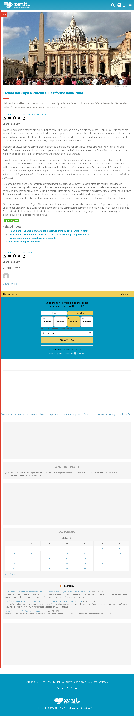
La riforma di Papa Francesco (24, 241)
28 (49, 568)
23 (85, 563)
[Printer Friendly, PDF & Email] (11, 220)
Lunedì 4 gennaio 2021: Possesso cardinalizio (24, 611)
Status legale (80, 682)
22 (67, 563)
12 (14, 558)
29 (67, 568)
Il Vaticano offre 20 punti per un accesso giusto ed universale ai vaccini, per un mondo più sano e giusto (47, 592)
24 (102, 563)
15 (67, 558)
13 (32, 558)
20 (32, 563)
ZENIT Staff (34, 114)
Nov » (12, 574)
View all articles (11, 283)
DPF (39, 682)
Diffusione (46, 682)
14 (49, 558)
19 (14, 563)
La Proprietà (59, 682)
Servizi (69, 682)
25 (120, 563)
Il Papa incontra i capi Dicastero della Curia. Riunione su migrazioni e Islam (48, 231)
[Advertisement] (67, 393)
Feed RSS (68, 585)
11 (120, 553)
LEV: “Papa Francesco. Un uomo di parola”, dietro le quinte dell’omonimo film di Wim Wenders (43, 601)
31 (102, 568)
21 (49, 563)
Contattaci (103, 682)
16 (85, 558)
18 (120, 558)
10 (102, 553)
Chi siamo (30, 682)
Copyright (92, 682)
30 (85, 568)
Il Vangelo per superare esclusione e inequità (32, 238)
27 (32, 568)
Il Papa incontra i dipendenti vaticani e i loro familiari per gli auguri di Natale (49, 234)
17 (102, 558)
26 (14, 568)
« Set (7, 574)
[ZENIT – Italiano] (37, 5)
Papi (4, 15)
